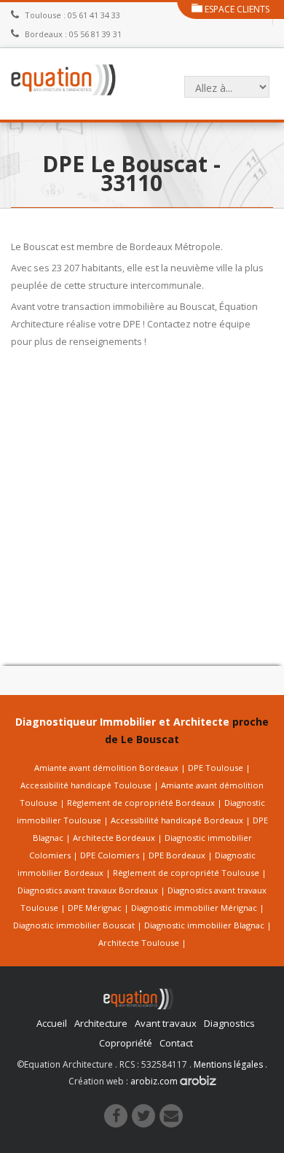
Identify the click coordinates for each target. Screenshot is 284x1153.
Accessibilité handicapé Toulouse (85, 785)
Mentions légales (228, 1064)
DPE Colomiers (109, 855)
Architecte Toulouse (138, 942)
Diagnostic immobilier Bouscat (74, 925)
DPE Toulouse (215, 767)
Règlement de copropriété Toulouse (186, 872)
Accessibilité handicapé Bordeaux (177, 820)
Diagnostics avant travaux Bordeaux (87, 890)
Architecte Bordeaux (114, 837)
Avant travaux (166, 1023)
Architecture (100, 1023)
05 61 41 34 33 (94, 14)
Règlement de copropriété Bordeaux (141, 802)
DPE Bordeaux (177, 855)
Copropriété (125, 1042)
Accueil (51, 1023)
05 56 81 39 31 (95, 33)
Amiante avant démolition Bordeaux (106, 767)
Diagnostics (229, 1023)
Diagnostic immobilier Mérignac (194, 907)
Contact (176, 1042)
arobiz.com (155, 1081)
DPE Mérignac (95, 907)
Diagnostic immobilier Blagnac (204, 925)
